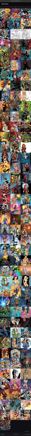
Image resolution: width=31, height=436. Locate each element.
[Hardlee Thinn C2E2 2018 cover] (5, 410)
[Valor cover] (26, 389)
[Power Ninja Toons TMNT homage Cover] (5, 317)
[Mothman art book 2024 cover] (26, 60)
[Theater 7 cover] (26, 204)
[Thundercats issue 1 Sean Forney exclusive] (26, 70)
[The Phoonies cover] (15, 173)
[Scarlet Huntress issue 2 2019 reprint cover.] (15, 389)
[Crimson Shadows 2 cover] (26, 286)
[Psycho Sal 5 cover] (5, 91)
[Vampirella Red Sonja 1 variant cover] (15, 358)
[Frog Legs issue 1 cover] (26, 101)
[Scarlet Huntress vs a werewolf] (26, 348)
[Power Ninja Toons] (5, 276)
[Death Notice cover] (5, 163)
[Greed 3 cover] (26, 235)
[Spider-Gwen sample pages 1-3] (15, 29)
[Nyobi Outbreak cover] (5, 235)
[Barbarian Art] (5, 338)
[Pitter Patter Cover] (15, 276)
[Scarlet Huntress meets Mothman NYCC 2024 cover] (26, 39)
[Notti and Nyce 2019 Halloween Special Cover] (5, 358)
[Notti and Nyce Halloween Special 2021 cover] (26, 245)
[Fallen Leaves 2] (5, 111)
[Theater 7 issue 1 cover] (15, 163)
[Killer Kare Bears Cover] (15, 266)
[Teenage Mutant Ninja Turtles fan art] (15, 39)
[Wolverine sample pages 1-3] (26, 29)
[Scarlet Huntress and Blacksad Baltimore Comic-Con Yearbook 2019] (26, 358)
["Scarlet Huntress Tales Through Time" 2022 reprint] (26, 173)
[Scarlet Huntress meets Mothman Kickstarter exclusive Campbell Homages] (15, 19)
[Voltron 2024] (5, 29)
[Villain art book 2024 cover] (5, 70)
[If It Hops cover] (15, 235)
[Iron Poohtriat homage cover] (15, 214)
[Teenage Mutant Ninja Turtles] (26, 132)
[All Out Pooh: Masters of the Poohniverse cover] (5, 286)
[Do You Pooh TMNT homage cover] (5, 60)
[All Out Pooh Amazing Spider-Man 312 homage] (15, 245)
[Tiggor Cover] (5, 214)
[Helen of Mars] (26, 266)
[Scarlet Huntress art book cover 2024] (15, 70)
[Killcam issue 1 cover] (15, 91)
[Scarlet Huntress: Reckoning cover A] (5, 142)
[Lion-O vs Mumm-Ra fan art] (5, 39)
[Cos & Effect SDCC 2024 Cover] (15, 60)
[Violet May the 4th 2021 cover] (15, 286)
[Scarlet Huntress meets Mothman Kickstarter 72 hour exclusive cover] (5, 19)
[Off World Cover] (15, 132)
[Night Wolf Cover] (15, 348)
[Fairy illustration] (26, 307)
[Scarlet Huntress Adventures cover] (5, 379)
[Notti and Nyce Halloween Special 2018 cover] (26, 410)
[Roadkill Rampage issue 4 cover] (26, 91)
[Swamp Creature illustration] (5, 307)
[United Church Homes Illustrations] (26, 338)
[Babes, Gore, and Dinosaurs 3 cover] (26, 163)
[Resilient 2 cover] (5, 173)
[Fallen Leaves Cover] (5, 132)
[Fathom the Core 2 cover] (5, 245)
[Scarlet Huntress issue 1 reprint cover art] (5, 389)
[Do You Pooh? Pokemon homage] (5, 266)
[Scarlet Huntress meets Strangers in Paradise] (5, 420)
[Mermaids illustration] (15, 307)
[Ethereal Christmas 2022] (15, 111)
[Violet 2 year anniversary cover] (26, 276)
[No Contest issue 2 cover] (15, 101)
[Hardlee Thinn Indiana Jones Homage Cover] (5, 348)
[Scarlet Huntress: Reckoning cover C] (26, 142)
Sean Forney (5, 4)
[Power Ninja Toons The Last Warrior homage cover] (26, 317)
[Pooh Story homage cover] (26, 214)
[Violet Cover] (15, 338)
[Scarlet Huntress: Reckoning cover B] (15, 142)
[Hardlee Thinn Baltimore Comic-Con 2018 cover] (15, 410)
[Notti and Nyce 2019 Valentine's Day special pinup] (15, 379)
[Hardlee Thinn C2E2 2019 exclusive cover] (26, 379)
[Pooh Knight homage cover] (5, 204)
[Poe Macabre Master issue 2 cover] (15, 317)
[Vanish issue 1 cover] (26, 111)
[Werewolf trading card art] (5, 101)
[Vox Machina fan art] (26, 19)
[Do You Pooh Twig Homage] (15, 204)
